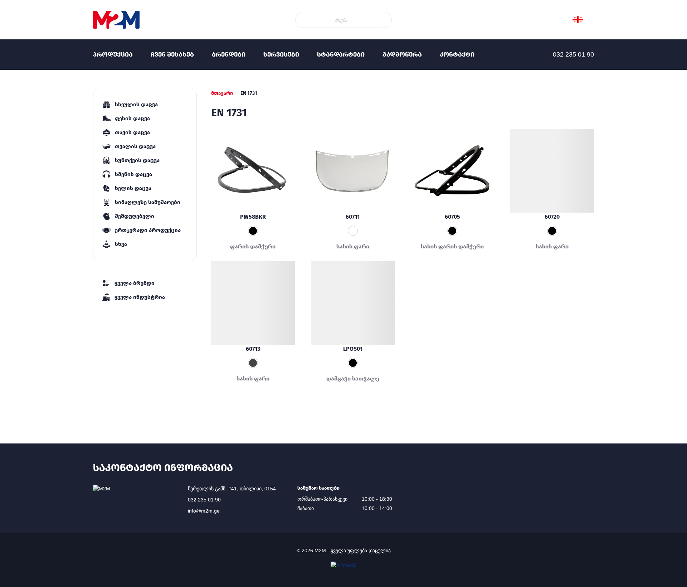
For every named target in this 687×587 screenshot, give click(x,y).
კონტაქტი (457, 54)
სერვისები (281, 54)
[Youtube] (14, 136)
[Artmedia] (344, 565)
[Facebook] (14, 107)
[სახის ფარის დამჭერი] (452, 171)
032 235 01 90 (204, 500)
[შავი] (452, 231)
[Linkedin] (14, 121)
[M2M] (116, 19)
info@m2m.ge (204, 511)
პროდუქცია (113, 54)
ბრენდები (228, 54)
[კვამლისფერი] (253, 363)
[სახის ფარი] (552, 171)
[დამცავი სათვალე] (353, 303)
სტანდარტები (341, 54)
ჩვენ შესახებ (172, 54)
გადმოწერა (402, 54)
